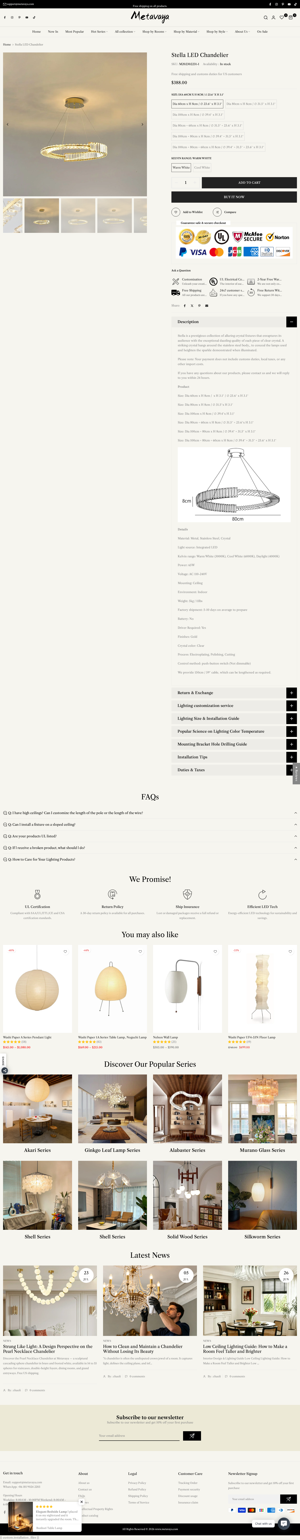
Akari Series (37, 1150)
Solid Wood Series (187, 1237)
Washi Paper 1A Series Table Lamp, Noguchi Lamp (112, 1037)
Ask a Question (181, 270)
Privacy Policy (137, 1482)
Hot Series (98, 31)
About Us (241, 31)
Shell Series (37, 1237)
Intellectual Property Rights (95, 1509)
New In (53, 31)
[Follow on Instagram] (276, 4)
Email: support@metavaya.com (22, 1482)
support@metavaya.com (20, 4)
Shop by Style (216, 31)
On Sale (262, 31)
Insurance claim (188, 1502)
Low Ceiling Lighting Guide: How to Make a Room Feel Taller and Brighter (245, 1349)
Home (36, 31)
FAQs (81, 1496)
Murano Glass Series (262, 1150)
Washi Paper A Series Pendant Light (27, 1037)
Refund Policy (137, 1489)
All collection (124, 31)
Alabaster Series (187, 1150)
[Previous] (10, 124)
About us (84, 1482)
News (7, 1340)
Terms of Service (138, 1502)
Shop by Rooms (153, 31)
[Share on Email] (206, 305)
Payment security (189, 1489)
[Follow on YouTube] (289, 4)
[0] (282, 17)
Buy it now (234, 197)
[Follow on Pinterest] (282, 4)
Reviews (83, 1502)
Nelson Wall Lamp (165, 1037)
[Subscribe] (192, 1436)
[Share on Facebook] (184, 305)
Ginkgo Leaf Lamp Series (112, 1150)
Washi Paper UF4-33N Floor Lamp (252, 1037)
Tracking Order (187, 1482)
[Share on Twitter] (192, 305)
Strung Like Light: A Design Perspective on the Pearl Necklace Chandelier (47, 1349)
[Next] (139, 124)
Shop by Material (185, 31)
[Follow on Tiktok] (295, 4)
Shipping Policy (138, 1496)
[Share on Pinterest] (199, 305)
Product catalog (88, 1515)
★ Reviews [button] (296, 773)
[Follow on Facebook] (270, 4)
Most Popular (74, 31)
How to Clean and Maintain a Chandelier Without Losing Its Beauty (142, 1349)
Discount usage (188, 1496)
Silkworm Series (262, 1237)
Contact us (85, 1489)
